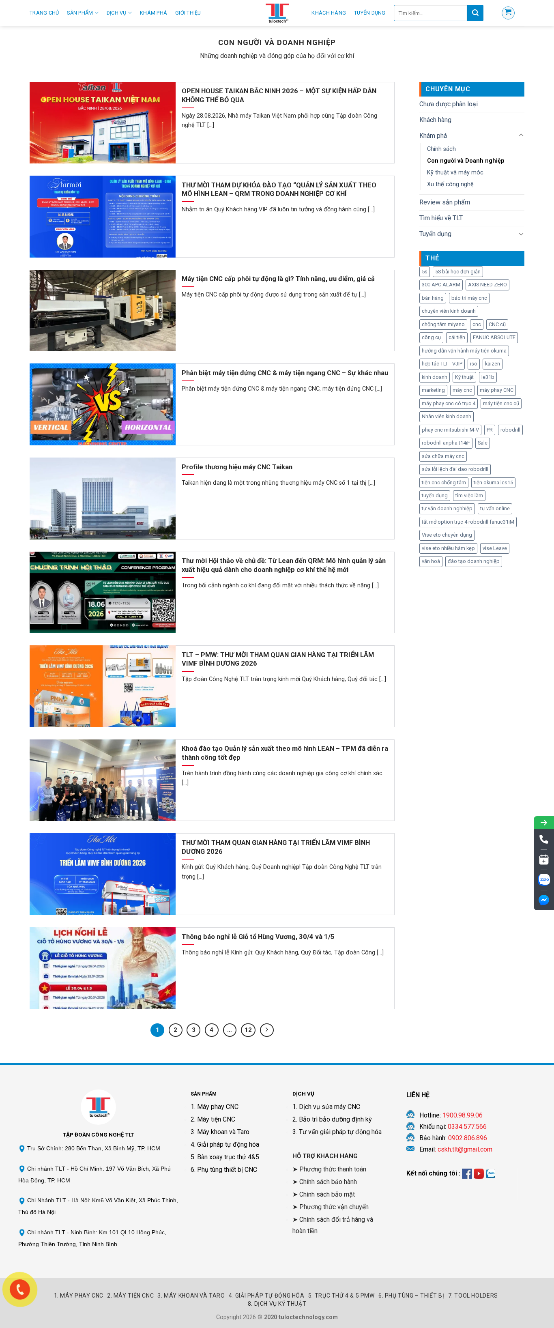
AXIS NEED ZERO (487, 285)
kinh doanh (434, 377)
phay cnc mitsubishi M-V (450, 430)
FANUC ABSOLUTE (494, 337)
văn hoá (431, 561)
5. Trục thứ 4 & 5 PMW (341, 1295)
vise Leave (495, 548)
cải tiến (457, 337)
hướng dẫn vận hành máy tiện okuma (464, 351)
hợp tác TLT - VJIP (442, 364)
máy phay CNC (496, 390)
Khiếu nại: (453, 1126)
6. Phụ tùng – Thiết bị (411, 1295)
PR (490, 430)
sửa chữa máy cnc (443, 456)
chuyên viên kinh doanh (449, 311)
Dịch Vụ (117, 13)
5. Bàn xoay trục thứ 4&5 (225, 1157)
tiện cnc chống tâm (444, 482)
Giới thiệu (188, 13)
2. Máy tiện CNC (213, 1119)
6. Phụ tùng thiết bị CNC (224, 1169)
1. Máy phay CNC (214, 1107)
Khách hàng (328, 13)
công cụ (431, 337)
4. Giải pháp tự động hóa (225, 1144)
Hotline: (451, 1115)
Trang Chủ (44, 13)
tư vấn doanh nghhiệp (447, 508)
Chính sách (441, 149)
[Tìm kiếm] (475, 13)
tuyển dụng (435, 495)
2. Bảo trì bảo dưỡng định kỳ (332, 1119)
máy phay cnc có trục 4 (448, 403)
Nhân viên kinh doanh (446, 416)
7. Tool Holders (473, 1295)
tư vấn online (495, 508)
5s (424, 272)
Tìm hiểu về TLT (441, 218)
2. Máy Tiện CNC (130, 1295)
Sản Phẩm (80, 13)
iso (473, 364)
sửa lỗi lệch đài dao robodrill (455, 469)
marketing (433, 390)
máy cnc (462, 390)
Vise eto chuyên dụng (447, 535)
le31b (487, 377)
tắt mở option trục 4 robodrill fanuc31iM (468, 522)
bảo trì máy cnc (469, 298)
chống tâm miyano (443, 324)
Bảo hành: (453, 1138)
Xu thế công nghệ (450, 184)
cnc (476, 324)
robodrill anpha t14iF (446, 443)
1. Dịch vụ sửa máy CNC (326, 1107)
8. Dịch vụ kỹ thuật (277, 1303)
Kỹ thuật (464, 377)
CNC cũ (497, 324)
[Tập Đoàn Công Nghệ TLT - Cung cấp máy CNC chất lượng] (277, 13)
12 (248, 1030)
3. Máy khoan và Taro (220, 1132)
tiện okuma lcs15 (493, 482)
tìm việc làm (469, 495)
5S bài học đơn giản (458, 272)
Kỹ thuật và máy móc (455, 172)
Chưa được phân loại (448, 104)
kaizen (492, 364)
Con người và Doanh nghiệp (466, 160)
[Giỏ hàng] (508, 12)
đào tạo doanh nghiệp (474, 561)
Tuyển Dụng (370, 13)
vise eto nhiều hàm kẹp (448, 548)
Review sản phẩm (444, 202)
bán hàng (433, 298)
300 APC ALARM (441, 285)
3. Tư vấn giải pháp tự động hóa (337, 1132)
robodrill (510, 430)
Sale (482, 443)
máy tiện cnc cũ (501, 403)
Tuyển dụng (435, 234)
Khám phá (153, 13)
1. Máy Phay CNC (78, 1295)
